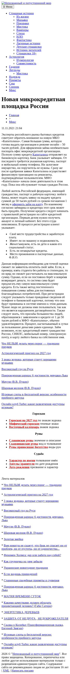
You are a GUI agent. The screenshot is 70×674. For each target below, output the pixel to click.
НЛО (19, 36)
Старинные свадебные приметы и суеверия (31, 580)
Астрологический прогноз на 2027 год (26, 353)
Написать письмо (22, 670)
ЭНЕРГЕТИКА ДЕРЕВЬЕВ (21, 612)
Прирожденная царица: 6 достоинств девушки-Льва (34, 375)
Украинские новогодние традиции (26, 567)
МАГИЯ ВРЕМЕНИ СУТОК (22, 596)
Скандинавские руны (23, 443)
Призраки (22, 23)
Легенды (14, 70)
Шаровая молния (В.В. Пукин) (21, 388)
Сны (12, 83)
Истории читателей (28, 50)
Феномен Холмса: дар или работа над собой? (32, 555)
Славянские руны (21, 440)
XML (6, 670)
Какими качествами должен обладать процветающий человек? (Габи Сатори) (26, 604)
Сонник (14, 86)
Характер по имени (22, 460)
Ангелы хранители (22, 463)
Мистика (22, 26)
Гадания (14, 66)
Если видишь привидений (20, 574)
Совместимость (26, 63)
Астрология (16, 56)
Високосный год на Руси (17, 369)
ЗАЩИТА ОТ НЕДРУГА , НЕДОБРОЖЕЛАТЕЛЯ (36, 618)
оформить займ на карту (27, 204)
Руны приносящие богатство (28, 447)
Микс (12, 90)
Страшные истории (21, 13)
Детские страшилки (29, 46)
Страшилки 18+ (26, 53)
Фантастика (24, 40)
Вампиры (22, 30)
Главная (14, 115)
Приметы (15, 80)
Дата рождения (19, 467)
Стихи (20, 33)
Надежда (14, 76)
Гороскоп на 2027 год (23, 420)
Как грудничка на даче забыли (23, 561)
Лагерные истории (28, 43)
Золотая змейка (13, 539)
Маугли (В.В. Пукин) (15, 381)
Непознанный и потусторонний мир (36, 653)
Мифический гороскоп (24, 423)
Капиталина (40, 154)
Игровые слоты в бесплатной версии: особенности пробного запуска (26, 636)
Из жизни (22, 16)
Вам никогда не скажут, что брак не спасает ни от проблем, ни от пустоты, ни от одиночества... (34, 547)
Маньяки (22, 20)
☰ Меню (8, 6)
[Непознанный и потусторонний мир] (26, 3)
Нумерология (25, 60)
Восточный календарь (24, 427)
